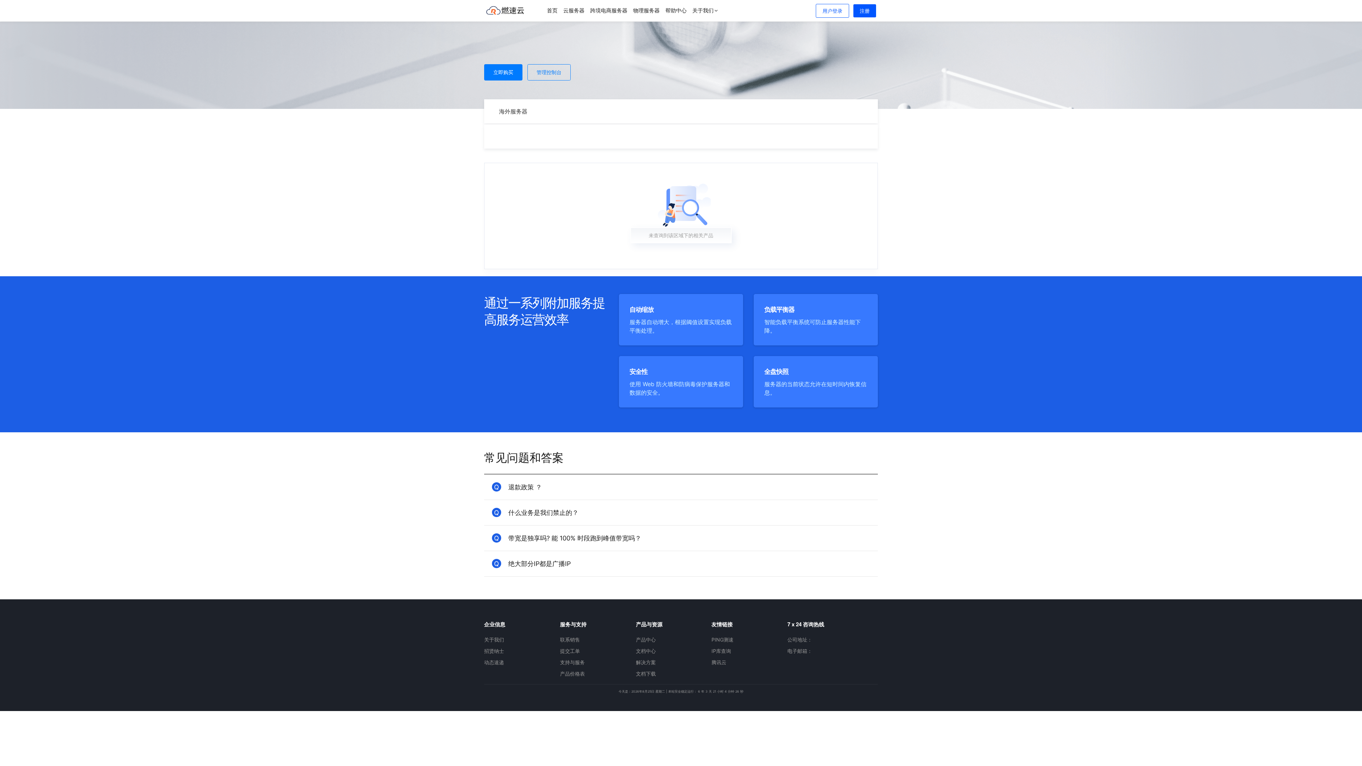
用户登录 (832, 11)
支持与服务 (572, 662)
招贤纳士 (494, 651)
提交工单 (570, 651)
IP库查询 (721, 651)
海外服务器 (513, 111)
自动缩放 (642, 309)
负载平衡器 (780, 309)
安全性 (639, 371)
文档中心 (646, 651)
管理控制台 (549, 72)
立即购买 (503, 72)
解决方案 (646, 662)
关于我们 (494, 640)
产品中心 (646, 640)
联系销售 (570, 640)
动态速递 (494, 662)
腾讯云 (719, 662)
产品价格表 (572, 674)
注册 (865, 11)
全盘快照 (777, 371)
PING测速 (722, 640)
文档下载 (646, 674)
